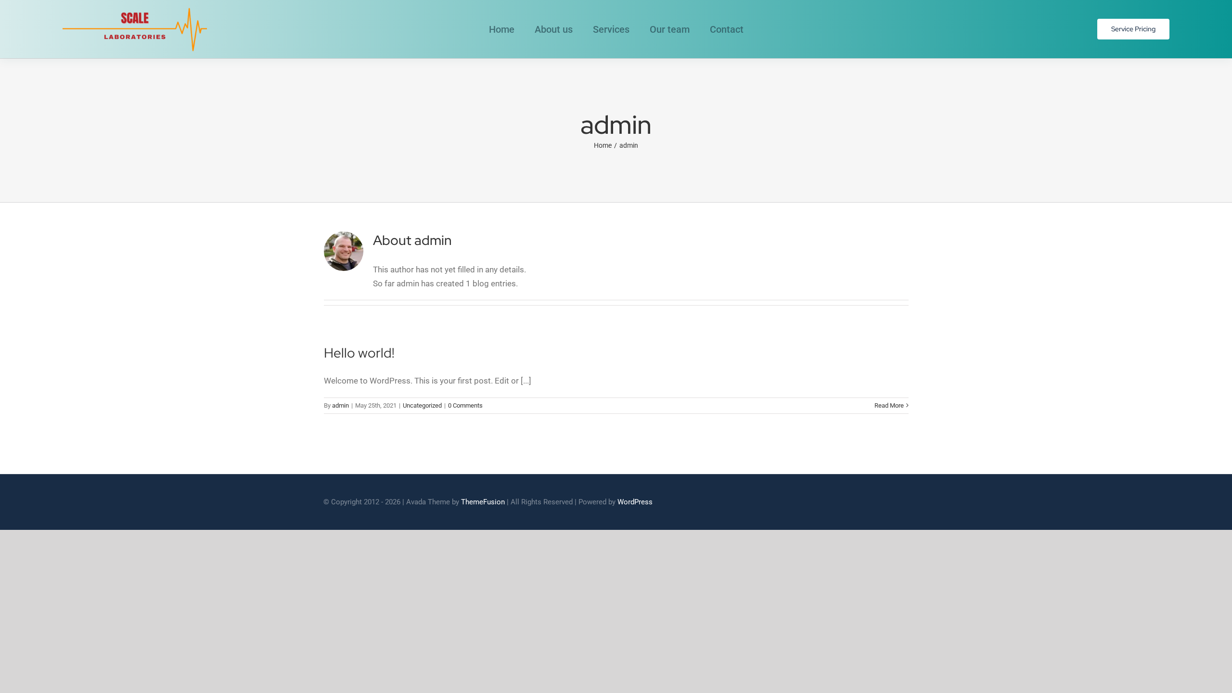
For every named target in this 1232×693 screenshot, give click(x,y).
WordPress (635, 502)
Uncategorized (422, 405)
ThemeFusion (483, 502)
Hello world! (359, 353)
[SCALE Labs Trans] (135, 8)
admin (340, 405)
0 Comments (465, 405)
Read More (889, 405)
